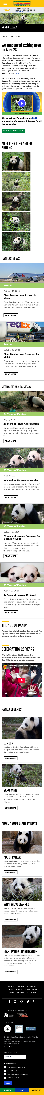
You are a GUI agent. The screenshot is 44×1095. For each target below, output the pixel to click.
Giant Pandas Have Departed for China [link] (21, 355)
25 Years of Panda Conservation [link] (21, 423)
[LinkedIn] (34, 1001)
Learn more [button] (10, 758)
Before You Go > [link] (22, 12)
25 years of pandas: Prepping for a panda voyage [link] (22, 537)
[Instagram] (15, 1001)
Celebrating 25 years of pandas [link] (21, 480)
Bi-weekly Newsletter (16, 1067)
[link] (22, 3)
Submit (8, 1083)
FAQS (34, 118)
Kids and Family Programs (17, 1074)
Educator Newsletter (16, 1071)
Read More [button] (10, 315)
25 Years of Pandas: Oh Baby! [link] (20, 595)
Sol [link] (10, 1047)
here (17, 73)
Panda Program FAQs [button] (13, 130)
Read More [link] (22, 275)
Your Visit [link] (36, 1090)
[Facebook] (9, 1001)
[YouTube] (21, 1001)
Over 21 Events (13, 1078)
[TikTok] (28, 1001)
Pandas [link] (8, 285)
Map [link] (22, 1090)
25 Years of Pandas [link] (15, 414)
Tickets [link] (7, 1090)
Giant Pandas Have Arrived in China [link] (20, 297)
